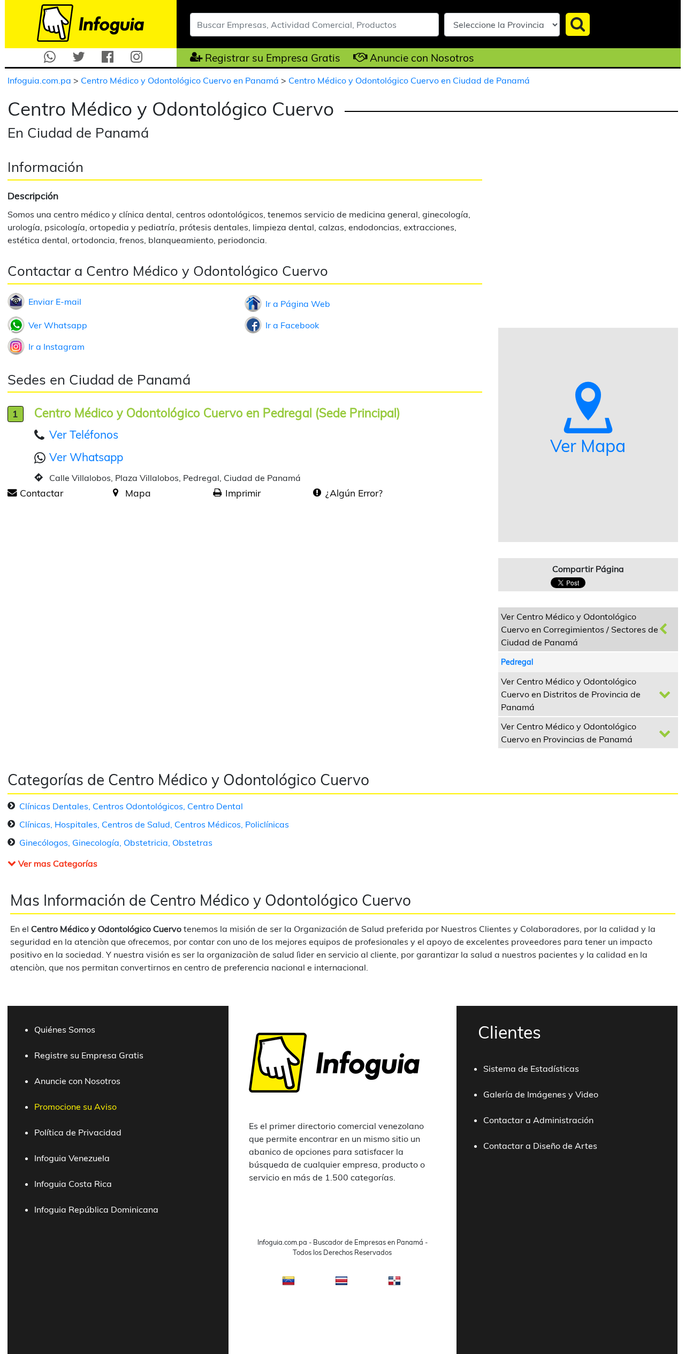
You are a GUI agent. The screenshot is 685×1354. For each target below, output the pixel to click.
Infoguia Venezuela (72, 1158)
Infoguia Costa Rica (73, 1183)
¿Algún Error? (354, 493)
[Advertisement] (97, 591)
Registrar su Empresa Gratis (272, 57)
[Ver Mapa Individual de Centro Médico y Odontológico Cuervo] (115, 493)
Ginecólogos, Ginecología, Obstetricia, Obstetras (115, 842)
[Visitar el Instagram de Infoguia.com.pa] (136, 57)
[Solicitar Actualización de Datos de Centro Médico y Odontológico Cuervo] (317, 493)
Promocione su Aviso (75, 1106)
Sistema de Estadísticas (531, 1068)
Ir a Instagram (56, 346)
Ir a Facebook (292, 325)
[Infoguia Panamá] (90, 22)
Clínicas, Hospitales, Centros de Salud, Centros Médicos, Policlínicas (154, 824)
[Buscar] (577, 24)
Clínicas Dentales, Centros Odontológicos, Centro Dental (131, 806)
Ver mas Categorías (56, 863)
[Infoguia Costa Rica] (341, 1283)
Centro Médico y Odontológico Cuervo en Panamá (181, 80)
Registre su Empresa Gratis (88, 1055)
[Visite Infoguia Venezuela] (288, 1283)
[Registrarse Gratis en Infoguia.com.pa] (190, 57)
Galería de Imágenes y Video (540, 1094)
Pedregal (517, 662)
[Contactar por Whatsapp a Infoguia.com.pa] (49, 57)
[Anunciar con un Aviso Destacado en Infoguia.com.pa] (355, 57)
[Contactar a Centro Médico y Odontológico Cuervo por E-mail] (12, 493)
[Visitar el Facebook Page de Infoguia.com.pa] (107, 57)
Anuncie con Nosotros (422, 57)
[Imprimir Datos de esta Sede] (217, 493)
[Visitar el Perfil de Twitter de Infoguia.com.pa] (78, 57)
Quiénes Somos (64, 1029)
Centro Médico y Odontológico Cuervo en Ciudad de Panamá (409, 80)
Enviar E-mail (54, 301)
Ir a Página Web (297, 303)
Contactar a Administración (538, 1120)
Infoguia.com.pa (40, 80)
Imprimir (243, 493)
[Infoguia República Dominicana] (394, 1283)
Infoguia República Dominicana (96, 1209)
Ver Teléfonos (83, 434)
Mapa (138, 493)
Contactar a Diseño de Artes (540, 1145)
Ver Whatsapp (57, 325)
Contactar (41, 493)
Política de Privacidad (77, 1132)
